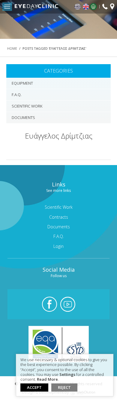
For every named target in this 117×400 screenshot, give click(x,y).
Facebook (49, 304)
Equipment (22, 83)
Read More (47, 379)
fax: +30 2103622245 (105, 7)
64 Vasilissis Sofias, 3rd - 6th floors (112, 7)
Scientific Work (27, 106)
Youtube (67, 304)
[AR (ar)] (95, 6)
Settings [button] (67, 374)
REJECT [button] (64, 387)
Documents (23, 117)
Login (58, 246)
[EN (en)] (86, 7)
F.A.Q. (17, 94)
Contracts (58, 217)
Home (12, 48)
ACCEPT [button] (34, 387)
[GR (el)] (78, 7)
